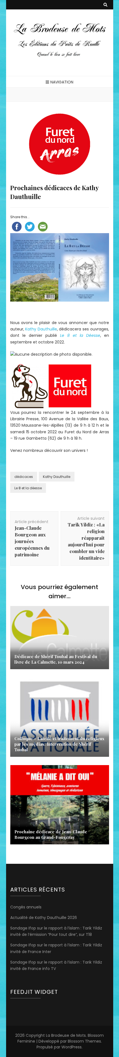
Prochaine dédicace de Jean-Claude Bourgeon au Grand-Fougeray (50, 834)
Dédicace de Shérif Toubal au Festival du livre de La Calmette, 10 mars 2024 (55, 659)
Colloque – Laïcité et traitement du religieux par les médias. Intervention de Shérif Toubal (59, 744)
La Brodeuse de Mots (66, 1035)
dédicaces (23, 476)
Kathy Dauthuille (41, 329)
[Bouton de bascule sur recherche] (105, 5)
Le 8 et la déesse (28, 488)
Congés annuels (26, 907)
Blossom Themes (84, 1041)
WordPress (71, 1047)
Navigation (61, 82)
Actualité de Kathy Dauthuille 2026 (43, 917)
